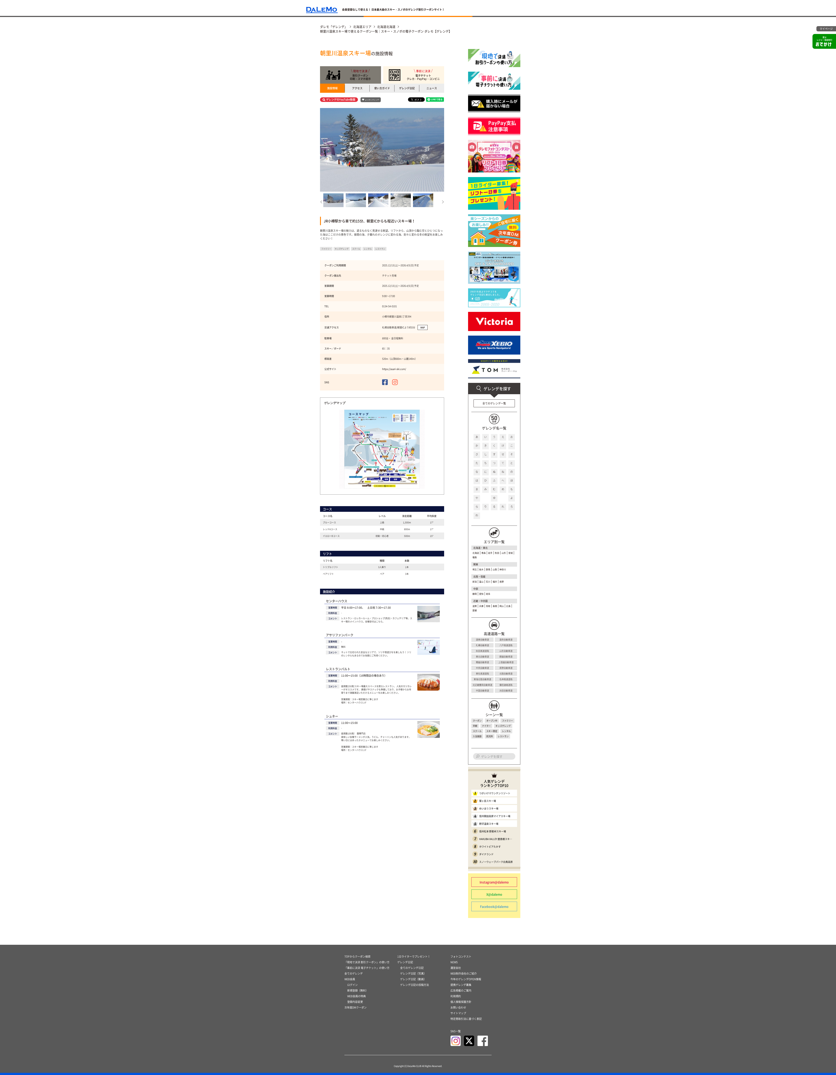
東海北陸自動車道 (482, 679)
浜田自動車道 (505, 690)
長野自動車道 (505, 667)
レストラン (503, 736)
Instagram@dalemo (494, 882)
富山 (481, 581)
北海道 (475, 552)
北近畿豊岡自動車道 (482, 684)
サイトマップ (458, 1013)
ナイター (486, 725)
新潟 (474, 581)
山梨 (495, 569)
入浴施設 (477, 736)
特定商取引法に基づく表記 (466, 1019)
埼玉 (474, 569)
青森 (483, 552)
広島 (508, 606)
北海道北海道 (386, 26)
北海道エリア (362, 26)
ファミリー (507, 720)
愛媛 (474, 610)
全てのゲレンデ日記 (412, 968)
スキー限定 (491, 731)
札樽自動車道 (482, 645)
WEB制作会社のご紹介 (463, 973)
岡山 (501, 606)
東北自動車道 (482, 656)
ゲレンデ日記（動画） (413, 979)
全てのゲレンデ (353, 973)
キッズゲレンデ (503, 725)
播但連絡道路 (505, 684)
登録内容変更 (355, 1002)
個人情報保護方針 (460, 1002)
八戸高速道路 (505, 645)
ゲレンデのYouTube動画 (340, 99)
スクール (477, 731)
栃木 (481, 569)
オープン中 (491, 720)
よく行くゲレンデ (372, 100)
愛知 (481, 593)
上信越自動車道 (506, 662)
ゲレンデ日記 (407, 88)
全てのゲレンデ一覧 (494, 403)
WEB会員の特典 (356, 996)
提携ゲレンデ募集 (460, 985)
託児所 (489, 736)
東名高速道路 (482, 673)
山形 (504, 552)
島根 (495, 606)
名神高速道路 (505, 679)
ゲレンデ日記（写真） (413, 973)
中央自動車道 (482, 667)
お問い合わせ (458, 1007)
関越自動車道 (482, 662)
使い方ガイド (382, 88)
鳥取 (488, 606)
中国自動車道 (482, 690)
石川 (488, 581)
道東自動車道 (482, 639)
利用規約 (455, 996)
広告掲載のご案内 (460, 990)
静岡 (474, 593)
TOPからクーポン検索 (357, 956)
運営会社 (455, 968)
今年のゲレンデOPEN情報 (465, 979)
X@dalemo (494, 894)
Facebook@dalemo (494, 906)
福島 (474, 557)
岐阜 (488, 593)
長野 (501, 581)
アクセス (357, 88)
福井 (495, 581)
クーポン (477, 720)
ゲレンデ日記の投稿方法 (414, 985)
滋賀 (474, 606)
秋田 (497, 552)
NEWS (454, 962)
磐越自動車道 (505, 656)
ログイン (352, 985)
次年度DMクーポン (355, 1007)
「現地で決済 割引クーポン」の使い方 (366, 962)
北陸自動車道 (505, 673)
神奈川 (502, 569)
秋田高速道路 (482, 650)
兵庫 (481, 606)
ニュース (431, 88)
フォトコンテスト (460, 956)
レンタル (506, 731)
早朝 (475, 725)
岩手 (490, 552)
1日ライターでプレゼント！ (413, 956)
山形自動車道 (505, 650)
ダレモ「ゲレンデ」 (333, 26)
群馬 (488, 569)
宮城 (510, 552)
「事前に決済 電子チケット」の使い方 (366, 968)
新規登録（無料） (357, 990)
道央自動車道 (505, 639)
